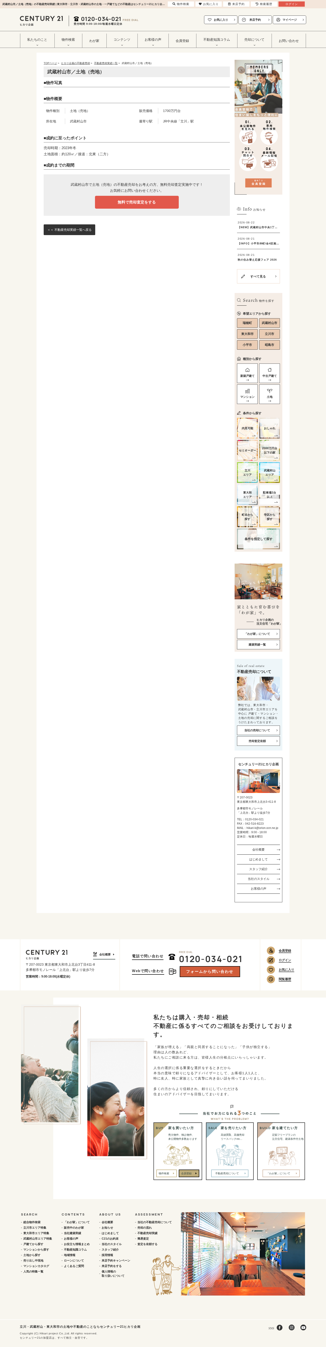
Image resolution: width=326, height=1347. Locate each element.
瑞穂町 (247, 323)
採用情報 (107, 1255)
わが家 (94, 41)
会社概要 (258, 849)
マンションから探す (36, 1249)
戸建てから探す (33, 1244)
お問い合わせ (289, 41)
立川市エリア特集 (34, 1227)
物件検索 (164, 1173)
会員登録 (182, 41)
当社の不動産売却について (154, 1222)
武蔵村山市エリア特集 (37, 1238)
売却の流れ (144, 1227)
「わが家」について (77, 1222)
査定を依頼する (147, 1244)
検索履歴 (266, 4)
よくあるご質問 (74, 1266)
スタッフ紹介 (258, 869)
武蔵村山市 (269, 323)
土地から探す (32, 1255)
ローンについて (74, 1260)
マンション (247, 397)
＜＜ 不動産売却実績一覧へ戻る (69, 230)
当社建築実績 (72, 1233)
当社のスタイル (258, 879)
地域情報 (69, 1255)
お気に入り (221, 19)
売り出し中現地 (33, 1260)
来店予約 (255, 19)
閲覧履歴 (285, 979)
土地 (270, 397)
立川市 (269, 334)
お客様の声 (258, 888)
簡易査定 (143, 1238)
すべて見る (258, 276)
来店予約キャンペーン (116, 1260)
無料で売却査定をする (137, 202)
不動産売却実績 (147, 1233)
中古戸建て (270, 376)
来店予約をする (112, 1266)
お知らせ (107, 1227)
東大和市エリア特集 (36, 1233)
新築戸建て (247, 376)
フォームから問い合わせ (209, 971)
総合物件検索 (32, 1222)
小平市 (247, 345)
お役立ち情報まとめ (77, 1244)
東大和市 (247, 334)
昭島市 (269, 345)
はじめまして (258, 859)
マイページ (290, 19)
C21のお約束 (110, 1238)
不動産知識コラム (75, 1249)
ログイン (285, 960)
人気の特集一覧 (33, 1271)
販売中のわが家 (74, 1227)
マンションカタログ (36, 1266)
